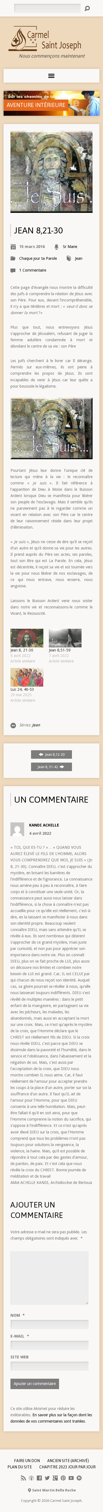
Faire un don (27, 1461)
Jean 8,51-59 (60, 650)
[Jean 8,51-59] (65, 638)
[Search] (87, 8)
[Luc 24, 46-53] (26, 677)
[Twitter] (47, 1478)
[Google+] (55, 1478)
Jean (78, 258)
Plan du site (19, 1467)
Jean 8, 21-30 (21, 650)
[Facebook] (39, 1478)
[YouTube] (71, 1478)
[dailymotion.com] (79, 1478)
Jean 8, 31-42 (48, 767)
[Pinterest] (63, 1478)
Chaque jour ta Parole (38, 258)
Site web (19, 1357)
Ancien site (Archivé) (68, 1461)
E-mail (19, 1336)
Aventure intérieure (36, 105)
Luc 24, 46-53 (22, 689)
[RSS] (23, 1478)
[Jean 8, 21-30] (26, 638)
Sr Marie (70, 246)
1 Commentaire (32, 270)
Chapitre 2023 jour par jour (67, 1467)
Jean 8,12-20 (54, 754)
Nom (17, 1315)
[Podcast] (31, 1478)
